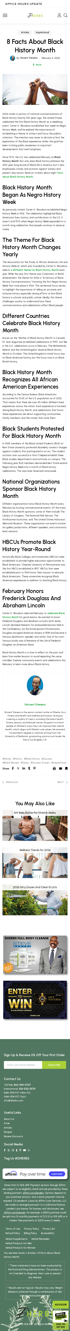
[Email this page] (60, 768)
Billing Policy (30, 1233)
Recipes (8, 1132)
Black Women (11, 762)
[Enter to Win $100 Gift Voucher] (35, 999)
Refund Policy (13, 1233)
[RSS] (29, 1150)
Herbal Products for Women (20, 1247)
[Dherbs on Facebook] (4, 1150)
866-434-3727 (22, 1084)
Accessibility (47, 1233)
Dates (25, 762)
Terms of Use (13, 1228)
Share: (5, 768)
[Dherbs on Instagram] (13, 1150)
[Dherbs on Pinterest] (20, 1150)
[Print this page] (54, 768)
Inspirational (42, 32)
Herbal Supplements (17, 1238)
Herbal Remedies (40, 1238)
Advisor (61, 1304)
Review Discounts (13, 1136)
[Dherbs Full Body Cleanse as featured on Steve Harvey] (35, 954)
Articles (25, 32)
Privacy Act (49, 1228)
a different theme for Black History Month (35, 270)
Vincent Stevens (29, 57)
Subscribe (54, 1064)
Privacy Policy (31, 1228)
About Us (9, 1119)
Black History (33, 758)
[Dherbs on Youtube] (24, 1150)
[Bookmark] (66, 768)
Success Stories (40, 762)
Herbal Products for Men (19, 1243)
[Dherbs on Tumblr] (16, 1150)
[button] (35, 65)
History (18, 758)
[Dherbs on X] (8, 1150)
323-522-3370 (27, 1088)
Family (7, 758)
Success (47, 758)
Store (7, 1123)
